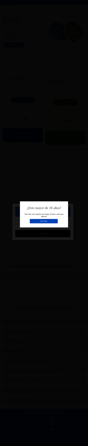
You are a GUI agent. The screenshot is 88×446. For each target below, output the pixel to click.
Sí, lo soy (43, 221)
